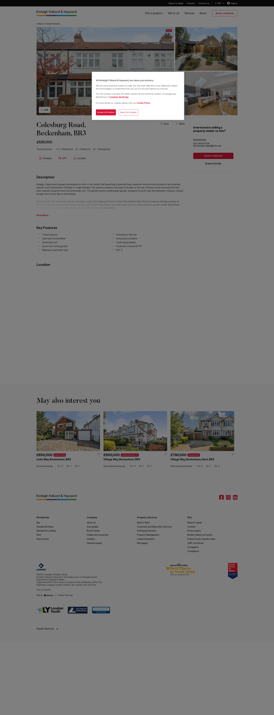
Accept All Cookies (105, 112)
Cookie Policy (143, 103)
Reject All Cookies (128, 112)
